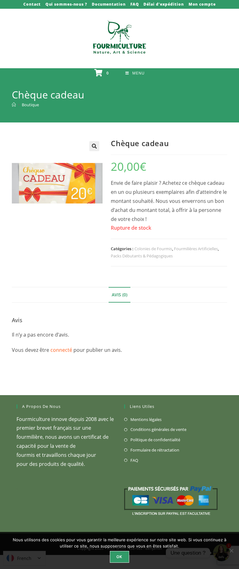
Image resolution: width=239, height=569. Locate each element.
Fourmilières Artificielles (196, 248)
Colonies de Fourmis (153, 248)
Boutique (30, 105)
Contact (31, 4)
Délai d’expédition (163, 4)
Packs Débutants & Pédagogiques (142, 256)
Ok (119, 556)
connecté (61, 350)
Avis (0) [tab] (119, 295)
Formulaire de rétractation (154, 450)
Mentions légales (146, 419)
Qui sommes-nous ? (66, 4)
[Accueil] (14, 105)
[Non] (231, 550)
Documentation (109, 4)
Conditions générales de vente (158, 429)
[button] (94, 146)
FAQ (134, 4)
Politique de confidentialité (155, 439)
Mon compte (202, 4)
